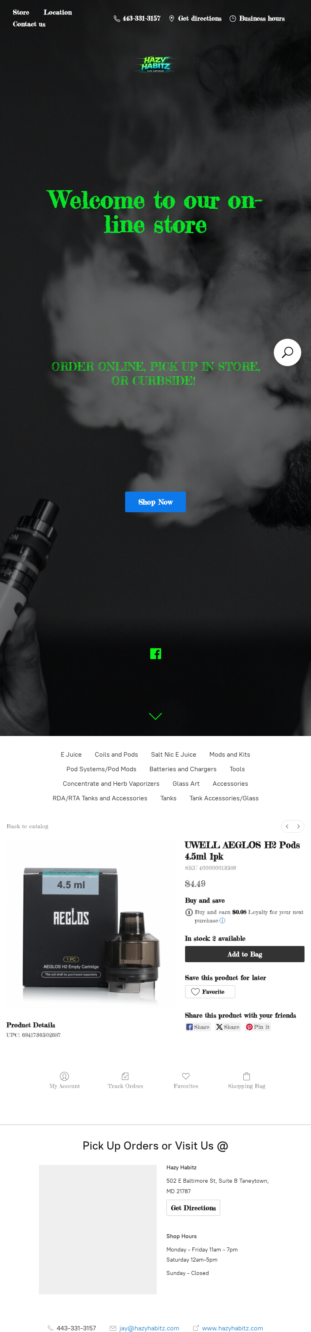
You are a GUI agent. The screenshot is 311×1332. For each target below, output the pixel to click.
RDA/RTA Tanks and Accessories (100, 798)
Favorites (186, 1085)
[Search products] (287, 352)
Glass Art (186, 783)
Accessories (230, 783)
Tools (237, 769)
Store (21, 12)
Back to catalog (27, 826)
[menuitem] (287, 826)
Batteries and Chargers (183, 769)
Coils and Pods (116, 754)
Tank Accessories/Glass (224, 798)
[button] (210, 991)
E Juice (71, 754)
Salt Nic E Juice (173, 754)
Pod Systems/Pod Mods (101, 769)
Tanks (168, 798)
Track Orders (125, 1085)
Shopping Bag (246, 1085)
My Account (64, 1085)
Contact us (29, 24)
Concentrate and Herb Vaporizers (111, 783)
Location (58, 12)
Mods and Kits (229, 754)
